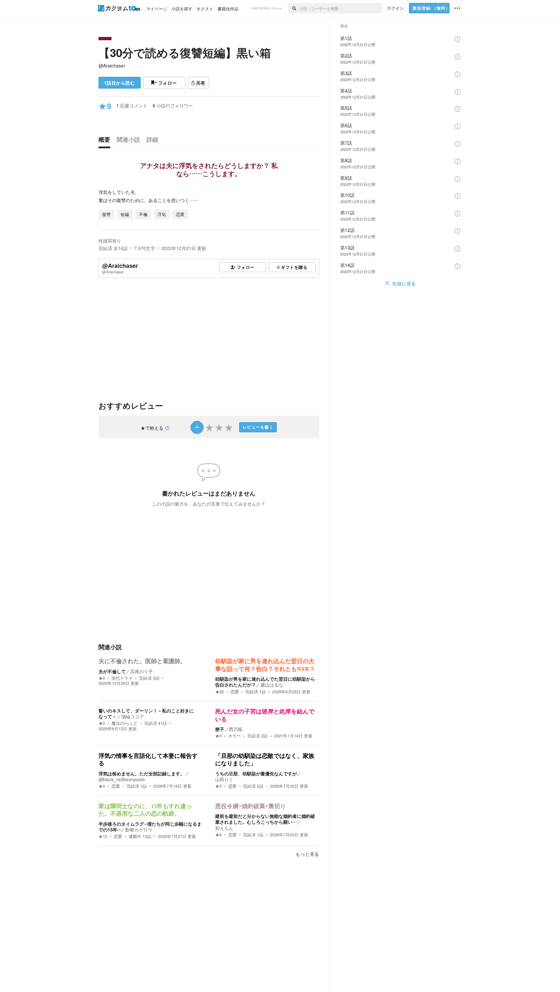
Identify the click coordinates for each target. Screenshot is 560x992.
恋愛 (234, 692)
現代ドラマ (122, 678)
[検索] (293, 8)
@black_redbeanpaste (122, 779)
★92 (219, 691)
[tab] (106, 141)
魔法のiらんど (124, 723)
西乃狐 (235, 729)
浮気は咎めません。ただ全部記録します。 (142, 773)
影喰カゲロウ (138, 829)
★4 (102, 786)
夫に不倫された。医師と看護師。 (142, 661)
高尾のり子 (141, 671)
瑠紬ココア (132, 716)
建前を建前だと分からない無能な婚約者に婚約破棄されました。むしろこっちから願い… (265, 819)
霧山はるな (272, 684)
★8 (102, 678)
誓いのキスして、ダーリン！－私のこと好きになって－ (146, 713)
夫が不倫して (112, 671)
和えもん (224, 828)
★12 (103, 836)
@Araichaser (112, 65)
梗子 (219, 729)
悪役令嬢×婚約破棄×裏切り (250, 806)
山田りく (224, 779)
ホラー (234, 736)
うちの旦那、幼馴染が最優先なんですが (256, 773)
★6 (218, 834)
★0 (102, 723)
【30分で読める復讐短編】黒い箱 (185, 52)
